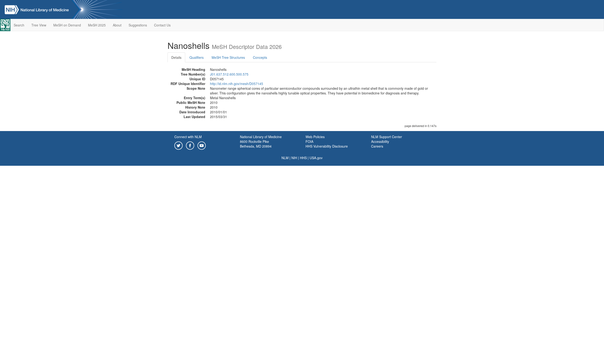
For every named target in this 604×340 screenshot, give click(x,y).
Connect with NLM (188, 136)
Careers (377, 146)
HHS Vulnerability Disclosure (327, 146)
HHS (303, 157)
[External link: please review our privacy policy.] (178, 145)
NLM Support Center (386, 136)
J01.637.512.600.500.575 (229, 74)
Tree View (38, 25)
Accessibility (380, 141)
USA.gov (316, 157)
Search (19, 25)
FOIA (309, 141)
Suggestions (138, 25)
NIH (294, 157)
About (117, 25)
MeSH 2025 (97, 25)
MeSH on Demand (67, 25)
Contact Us (162, 25)
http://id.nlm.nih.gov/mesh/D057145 (236, 83)
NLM (285, 157)
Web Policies (315, 136)
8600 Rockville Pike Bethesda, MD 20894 (256, 144)
